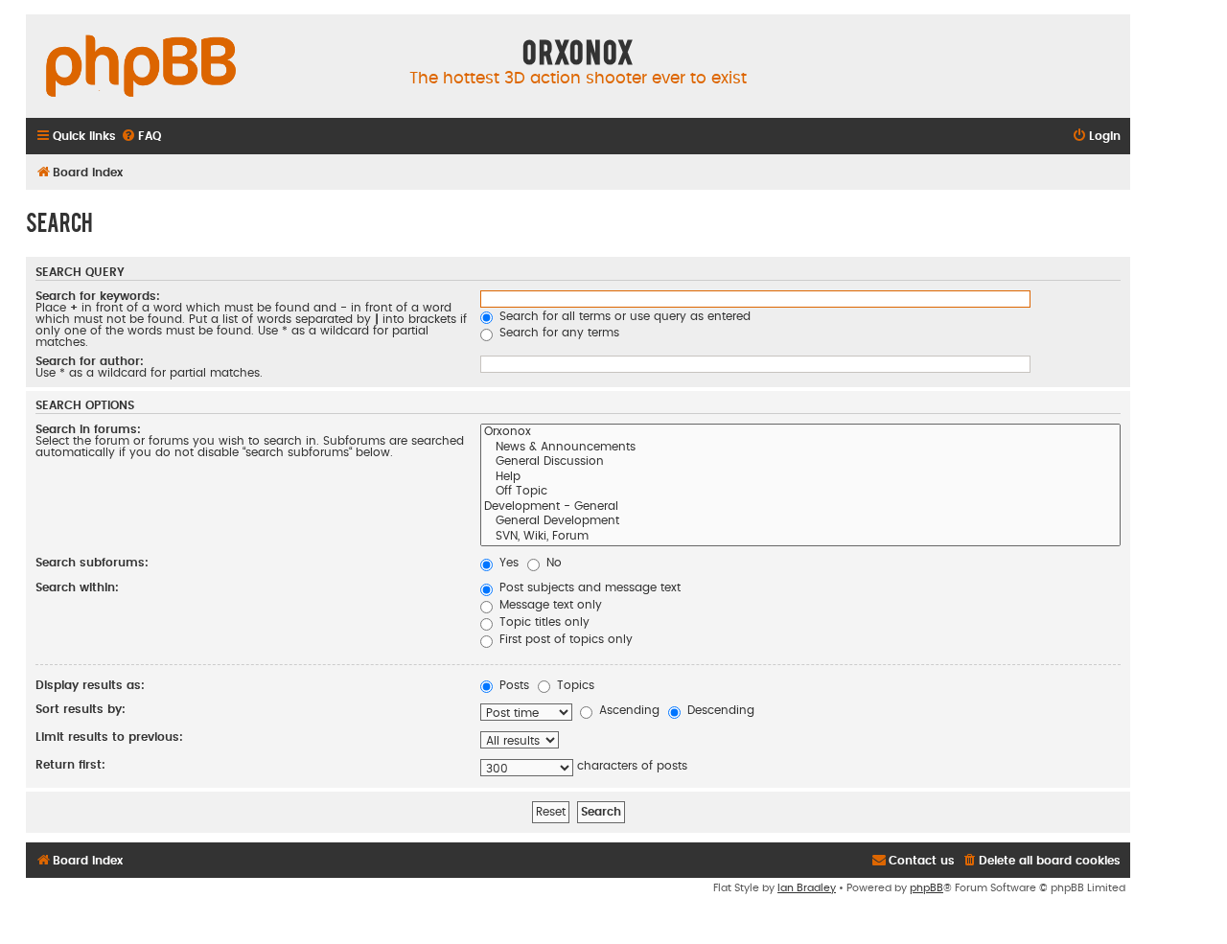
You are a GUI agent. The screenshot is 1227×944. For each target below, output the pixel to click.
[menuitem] (141, 137)
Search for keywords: (97, 296)
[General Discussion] (800, 463)
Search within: (77, 587)
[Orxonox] (800, 433)
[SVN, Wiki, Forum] (800, 537)
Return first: (70, 765)
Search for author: (89, 361)
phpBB (926, 888)
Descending (718, 710)
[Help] (800, 478)
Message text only (549, 604)
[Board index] (141, 67)
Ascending (627, 710)
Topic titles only (543, 622)
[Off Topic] (800, 492)
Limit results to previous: (109, 737)
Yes (507, 562)
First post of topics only (564, 639)
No (552, 562)
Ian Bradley (806, 888)
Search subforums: (92, 562)
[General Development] (800, 522)
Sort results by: (80, 709)
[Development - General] (800, 508)
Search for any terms (557, 332)
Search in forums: (88, 429)
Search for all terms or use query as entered (623, 316)
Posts (512, 685)
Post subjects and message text (588, 587)
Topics (573, 685)
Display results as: (90, 685)
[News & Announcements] (800, 448)
